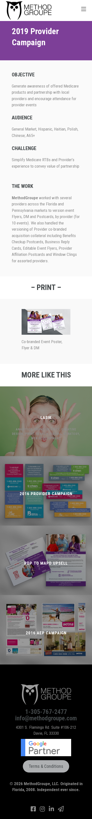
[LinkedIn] (52, 809)
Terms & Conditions (46, 766)
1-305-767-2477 (46, 711)
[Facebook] (34, 809)
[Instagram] (43, 809)
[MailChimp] (61, 809)
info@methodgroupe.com (46, 718)
